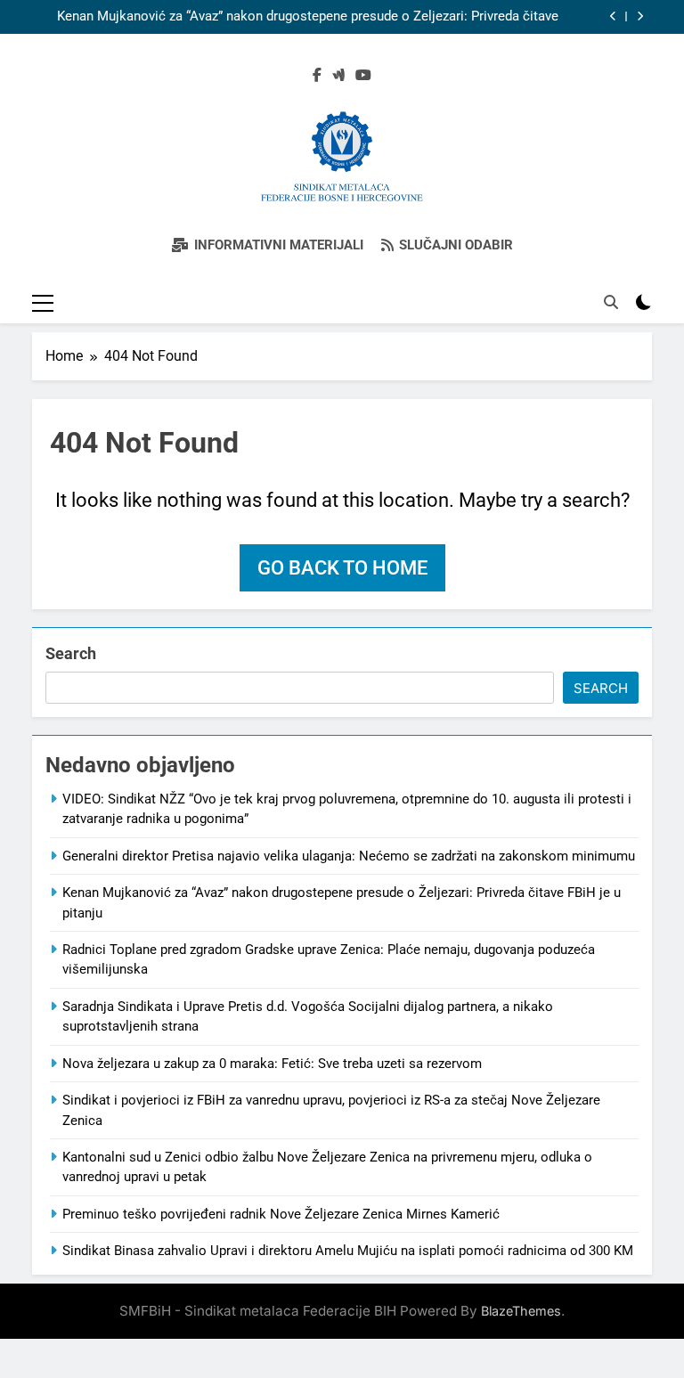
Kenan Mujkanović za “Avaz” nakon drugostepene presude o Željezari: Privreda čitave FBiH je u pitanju (307, 17)
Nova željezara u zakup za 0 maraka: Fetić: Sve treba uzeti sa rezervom (272, 1064)
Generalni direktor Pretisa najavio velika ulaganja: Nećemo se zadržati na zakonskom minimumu (348, 856)
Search (70, 653)
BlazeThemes (521, 1310)
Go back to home (342, 568)
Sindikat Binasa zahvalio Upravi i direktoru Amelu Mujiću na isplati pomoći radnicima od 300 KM (347, 1251)
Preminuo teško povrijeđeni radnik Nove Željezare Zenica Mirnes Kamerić (281, 1214)
